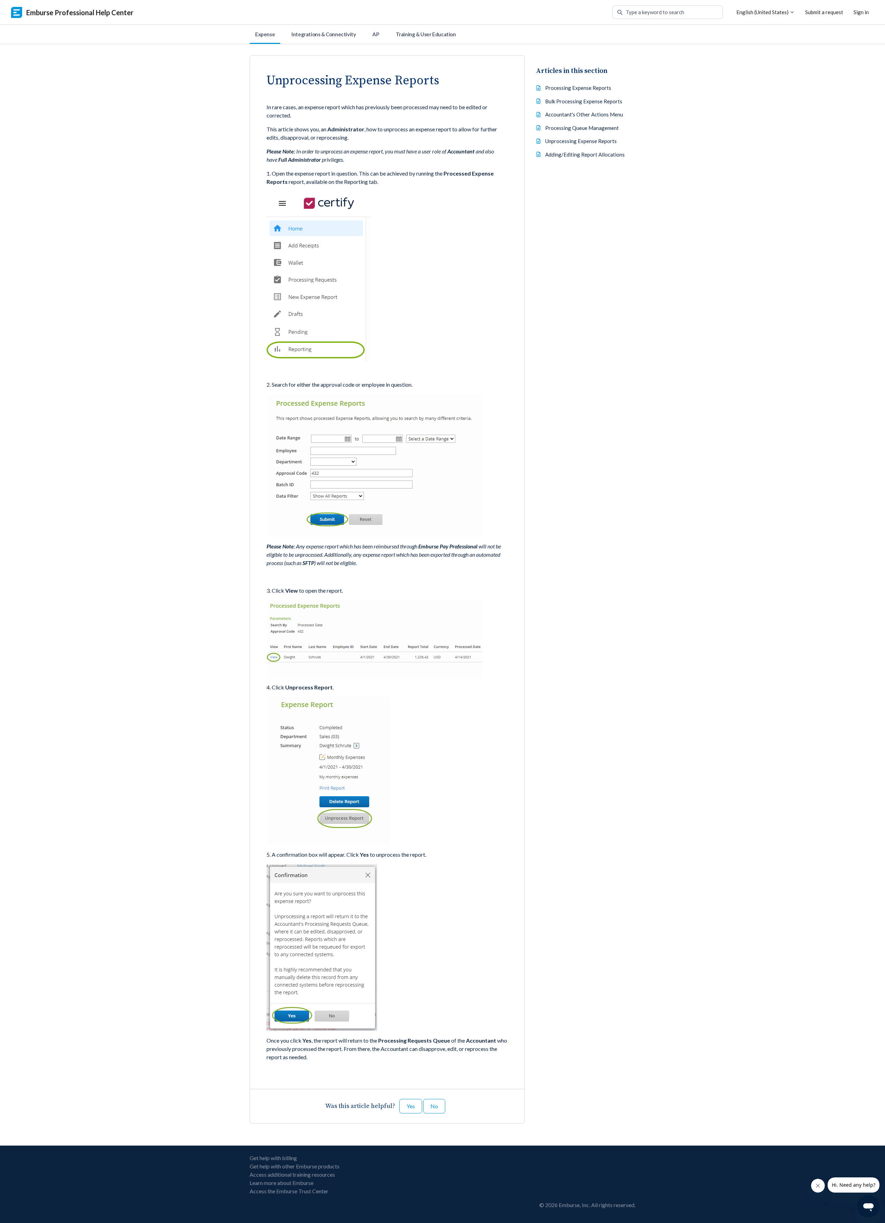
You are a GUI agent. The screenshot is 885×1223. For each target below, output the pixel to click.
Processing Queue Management (582, 128)
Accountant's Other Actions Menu (584, 114)
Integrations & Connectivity (323, 34)
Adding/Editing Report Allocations (585, 154)
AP (375, 34)
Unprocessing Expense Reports (581, 141)
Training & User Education (426, 34)
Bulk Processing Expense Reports (583, 101)
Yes (411, 1106)
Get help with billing (273, 1158)
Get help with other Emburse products (294, 1166)
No (434, 1106)
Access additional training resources (292, 1174)
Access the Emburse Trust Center (289, 1191)
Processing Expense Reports (578, 88)
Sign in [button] (861, 12)
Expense (265, 34)
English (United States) (763, 12)
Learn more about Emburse (282, 1182)
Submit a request (824, 12)
